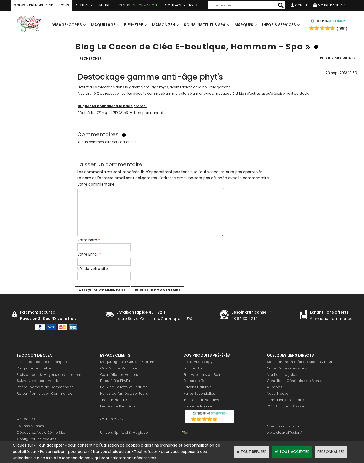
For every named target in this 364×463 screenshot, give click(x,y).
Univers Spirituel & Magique (124, 432)
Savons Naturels (197, 387)
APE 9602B (26, 419)
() (224, 419)
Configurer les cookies (36, 438)
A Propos (274, 387)
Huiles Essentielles (199, 393)
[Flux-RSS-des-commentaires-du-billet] (124, 134)
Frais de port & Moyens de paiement (49, 374)
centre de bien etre (93, 5)
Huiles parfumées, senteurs (124, 393)
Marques (243, 24)
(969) (342, 28)
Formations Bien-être (285, 399)
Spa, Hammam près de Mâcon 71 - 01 (299, 361)
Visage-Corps (67, 24)
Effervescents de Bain (202, 374)
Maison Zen (163, 24)
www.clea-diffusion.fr (285, 432)
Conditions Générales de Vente (294, 380)
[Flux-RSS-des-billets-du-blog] (308, 46)
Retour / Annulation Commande (44, 393)
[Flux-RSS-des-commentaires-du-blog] (316, 46)
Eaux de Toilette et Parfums (124, 387)
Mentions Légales (282, 374)
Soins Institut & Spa (204, 24)
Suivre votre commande (38, 380)
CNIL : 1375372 (111, 419)
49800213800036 (32, 426)
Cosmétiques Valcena (119, 374)
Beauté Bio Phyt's (115, 380)
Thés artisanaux (114, 399)
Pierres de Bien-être (118, 406)
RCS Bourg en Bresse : (286, 406)
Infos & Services (279, 24)
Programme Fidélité (34, 368)
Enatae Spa (193, 368)
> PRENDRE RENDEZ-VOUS (41, 5)
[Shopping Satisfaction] (328, 21)
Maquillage (103, 24)
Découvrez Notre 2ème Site (41, 432)
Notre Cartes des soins (287, 368)
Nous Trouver (278, 393)
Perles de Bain (195, 380)
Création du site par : (285, 426)
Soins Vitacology (197, 361)
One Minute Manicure (118, 368)
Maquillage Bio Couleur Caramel (128, 361)
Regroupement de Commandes (45, 387)
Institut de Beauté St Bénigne (42, 361)
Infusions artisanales (201, 399)
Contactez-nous (181, 5)
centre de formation (137, 5)
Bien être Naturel (198, 406)
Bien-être (133, 24)
